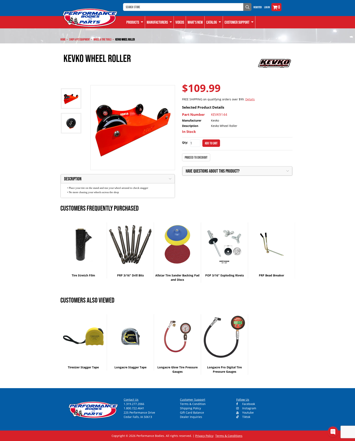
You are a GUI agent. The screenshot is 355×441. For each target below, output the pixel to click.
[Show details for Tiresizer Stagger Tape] (83, 336)
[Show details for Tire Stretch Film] (83, 244)
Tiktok (245, 417)
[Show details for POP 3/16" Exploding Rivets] (224, 244)
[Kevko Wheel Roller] (132, 127)
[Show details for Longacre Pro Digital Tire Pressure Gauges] (224, 336)
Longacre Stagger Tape (130, 367)
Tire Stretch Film (83, 275)
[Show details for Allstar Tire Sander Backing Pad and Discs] (177, 244)
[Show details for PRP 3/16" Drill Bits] (130, 244)
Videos (179, 22)
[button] (214, 22)
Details (250, 99)
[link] (135, 22)
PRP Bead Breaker (271, 275)
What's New (195, 22)
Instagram (248, 408)
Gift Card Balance (192, 412)
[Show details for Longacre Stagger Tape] (130, 336)
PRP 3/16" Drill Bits (130, 275)
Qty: (185, 142)
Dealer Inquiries (191, 417)
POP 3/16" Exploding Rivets (224, 275)
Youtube (247, 412)
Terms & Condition (193, 404)
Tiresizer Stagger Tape (83, 367)
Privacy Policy (204, 436)
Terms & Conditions (228, 436)
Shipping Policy (190, 408)
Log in (267, 7)
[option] (83, 250)
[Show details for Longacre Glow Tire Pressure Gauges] (177, 336)
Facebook (248, 404)
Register (258, 7)
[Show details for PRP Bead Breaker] (271, 244)
